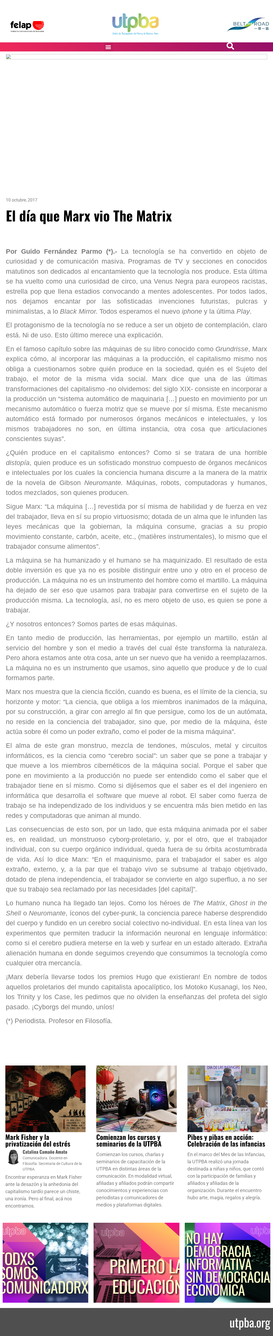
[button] (108, 46)
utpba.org (250, 1322)
